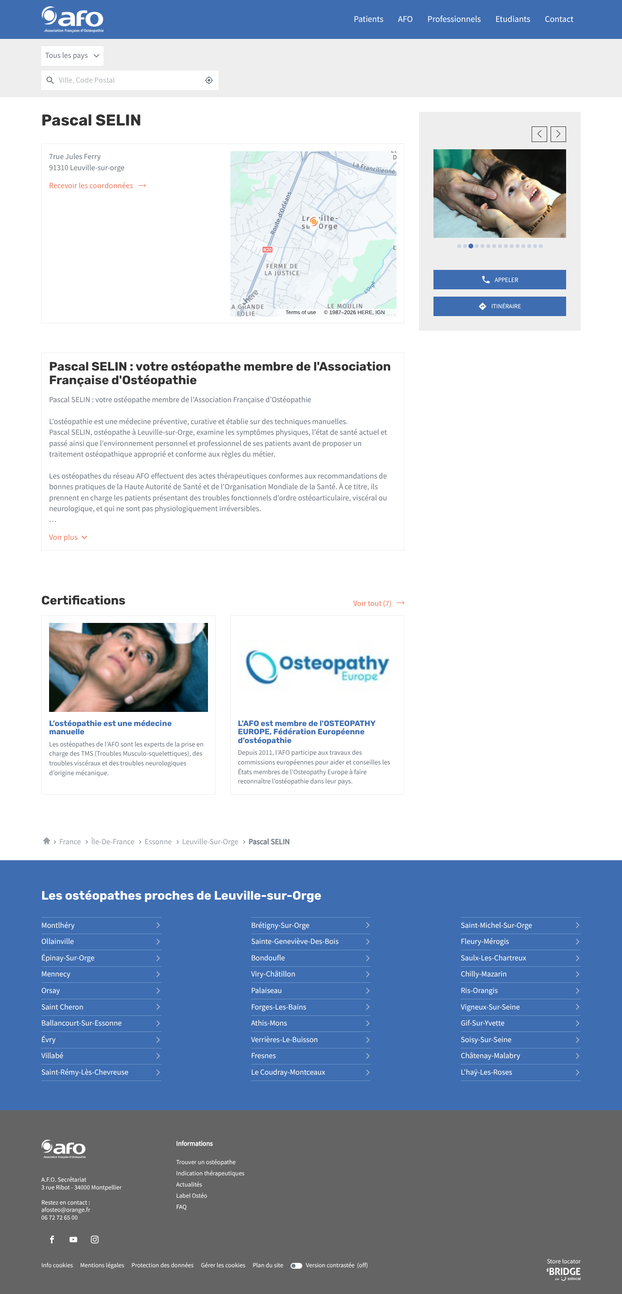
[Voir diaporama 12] (523, 246)
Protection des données (163, 1265)
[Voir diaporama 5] (482, 246)
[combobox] (72, 56)
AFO (405, 19)
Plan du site (268, 1265)
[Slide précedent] (539, 134)
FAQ (181, 1207)
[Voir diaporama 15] (541, 246)
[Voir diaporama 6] (488, 246)
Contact (559, 19)
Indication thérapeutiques (210, 1174)
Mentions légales (102, 1265)
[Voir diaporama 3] (470, 246)
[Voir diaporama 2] (465, 246)
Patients (368, 19)
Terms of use (301, 313)
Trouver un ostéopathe (206, 1163)
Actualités (189, 1185)
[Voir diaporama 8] (500, 246)
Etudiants (513, 19)
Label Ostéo (191, 1196)
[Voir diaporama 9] (506, 246)
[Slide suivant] (558, 134)
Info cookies (57, 1265)
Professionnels (454, 19)
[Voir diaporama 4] (477, 246)
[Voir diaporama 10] (512, 246)
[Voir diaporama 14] (535, 246)
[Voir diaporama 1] (459, 246)
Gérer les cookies (223, 1265)
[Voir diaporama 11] (517, 246)
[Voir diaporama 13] (529, 246)
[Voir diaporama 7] (494, 246)
